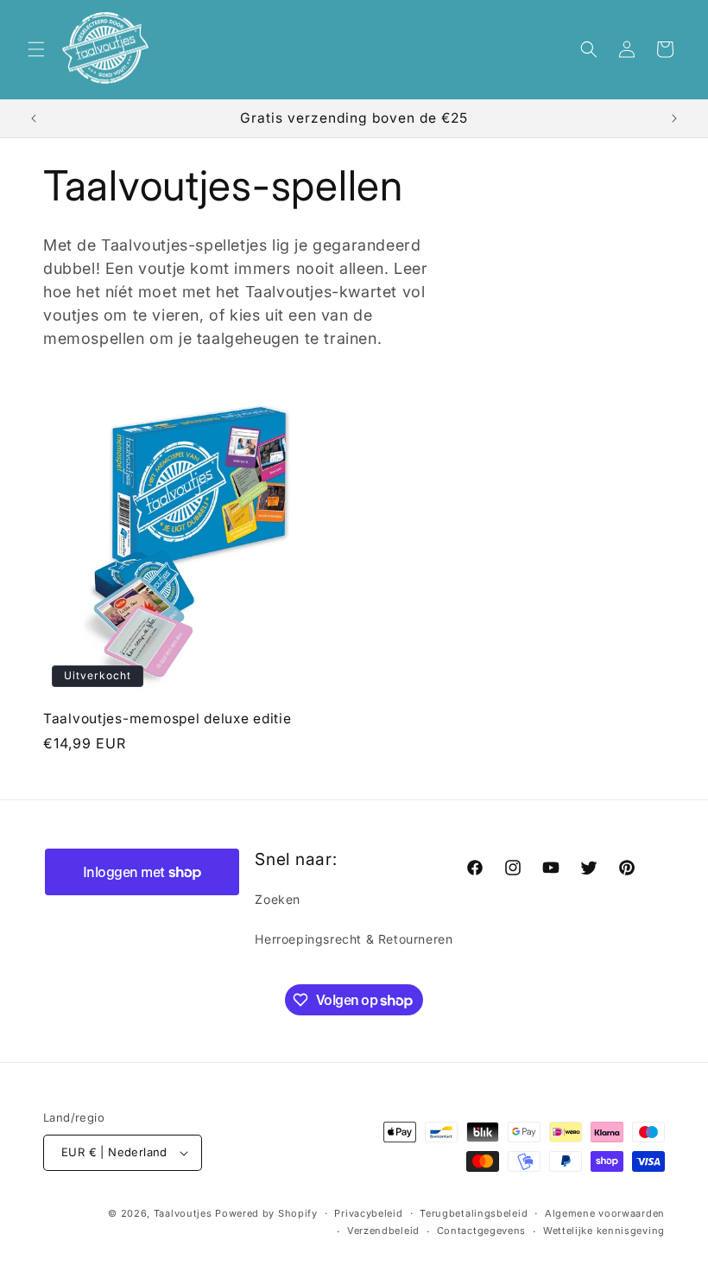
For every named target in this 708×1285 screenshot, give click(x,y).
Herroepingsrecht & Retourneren (353, 939)
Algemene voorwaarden (605, 1213)
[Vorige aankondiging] (34, 118)
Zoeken (277, 899)
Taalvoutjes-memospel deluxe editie (167, 718)
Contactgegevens (482, 1231)
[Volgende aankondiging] (674, 118)
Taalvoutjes (183, 1213)
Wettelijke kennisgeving (604, 1231)
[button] (36, 49)
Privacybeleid (368, 1213)
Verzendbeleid (383, 1231)
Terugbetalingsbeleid (474, 1213)
